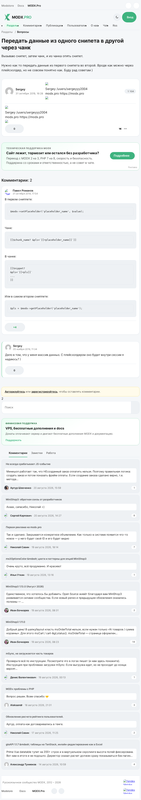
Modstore (7, 5)
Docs (21, 5)
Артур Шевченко (20, 487)
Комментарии (32, 25)
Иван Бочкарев (19, 610)
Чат (105, 25)
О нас (94, 25)
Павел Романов (23, 190)
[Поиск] (135, 407)
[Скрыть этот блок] (135, 146)
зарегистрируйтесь (44, 391)
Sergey (20, 89)
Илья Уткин (17, 574)
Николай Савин (19, 547)
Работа (51, 452)
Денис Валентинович (23, 677)
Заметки (37, 452)
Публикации (54, 25)
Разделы (12, 25)
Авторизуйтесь (15, 391)
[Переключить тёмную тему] (117, 17)
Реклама (132, 167)
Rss (115, 25)
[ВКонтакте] (120, 129)
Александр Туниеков (23, 764)
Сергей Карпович (21, 515)
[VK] (136, 5)
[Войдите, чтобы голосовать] (9, 128)
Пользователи (76, 25)
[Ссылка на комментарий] (124, 327)
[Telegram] (128, 5)
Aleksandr (16, 705)
